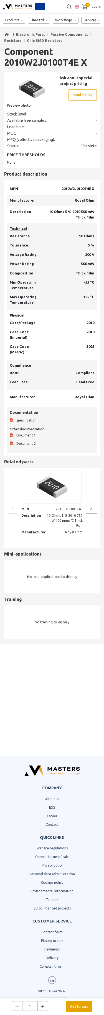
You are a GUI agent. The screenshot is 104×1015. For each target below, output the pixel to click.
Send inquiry (82, 95)
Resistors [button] (13, 40)
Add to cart (79, 1006)
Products (12, 20)
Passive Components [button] (69, 34)
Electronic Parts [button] (30, 34)
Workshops (63, 20)
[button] (7, 34)
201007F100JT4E (69, 509)
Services (90, 20)
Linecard (37, 20)
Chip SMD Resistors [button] (44, 40)
